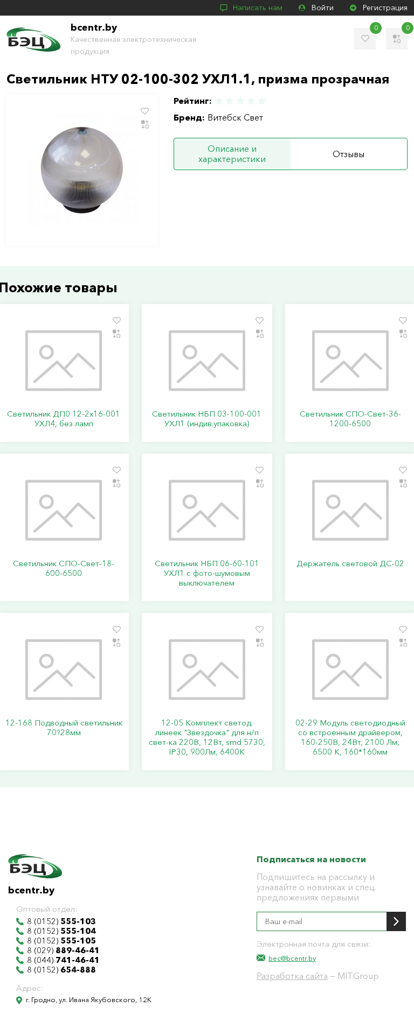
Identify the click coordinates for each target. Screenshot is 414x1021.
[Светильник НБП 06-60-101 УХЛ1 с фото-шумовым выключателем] (207, 510)
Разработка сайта (292, 975)
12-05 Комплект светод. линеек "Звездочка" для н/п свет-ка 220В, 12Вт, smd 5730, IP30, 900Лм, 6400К (207, 737)
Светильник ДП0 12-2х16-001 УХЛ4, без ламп (63, 418)
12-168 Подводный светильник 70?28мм (63, 727)
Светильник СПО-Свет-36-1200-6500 (350, 418)
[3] (240, 101)
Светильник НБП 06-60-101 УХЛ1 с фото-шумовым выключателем (207, 573)
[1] (219, 101)
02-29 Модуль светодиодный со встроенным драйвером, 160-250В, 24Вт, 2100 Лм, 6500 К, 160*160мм (350, 737)
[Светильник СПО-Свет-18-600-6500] (63, 510)
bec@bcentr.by (292, 958)
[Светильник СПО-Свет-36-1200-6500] (350, 361)
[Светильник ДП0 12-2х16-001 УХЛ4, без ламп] (63, 361)
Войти (323, 7)
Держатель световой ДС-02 (350, 563)
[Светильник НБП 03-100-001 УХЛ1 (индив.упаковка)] (207, 361)
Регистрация (385, 7)
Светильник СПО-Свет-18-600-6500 (63, 568)
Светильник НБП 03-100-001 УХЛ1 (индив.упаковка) (206, 418)
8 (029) (63, 950)
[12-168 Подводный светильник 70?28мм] (63, 669)
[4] (251, 101)
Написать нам (257, 7)
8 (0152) (61, 921)
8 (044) (63, 960)
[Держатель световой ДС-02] (350, 510)
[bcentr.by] (33, 39)
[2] (229, 101)
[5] (261, 101)
